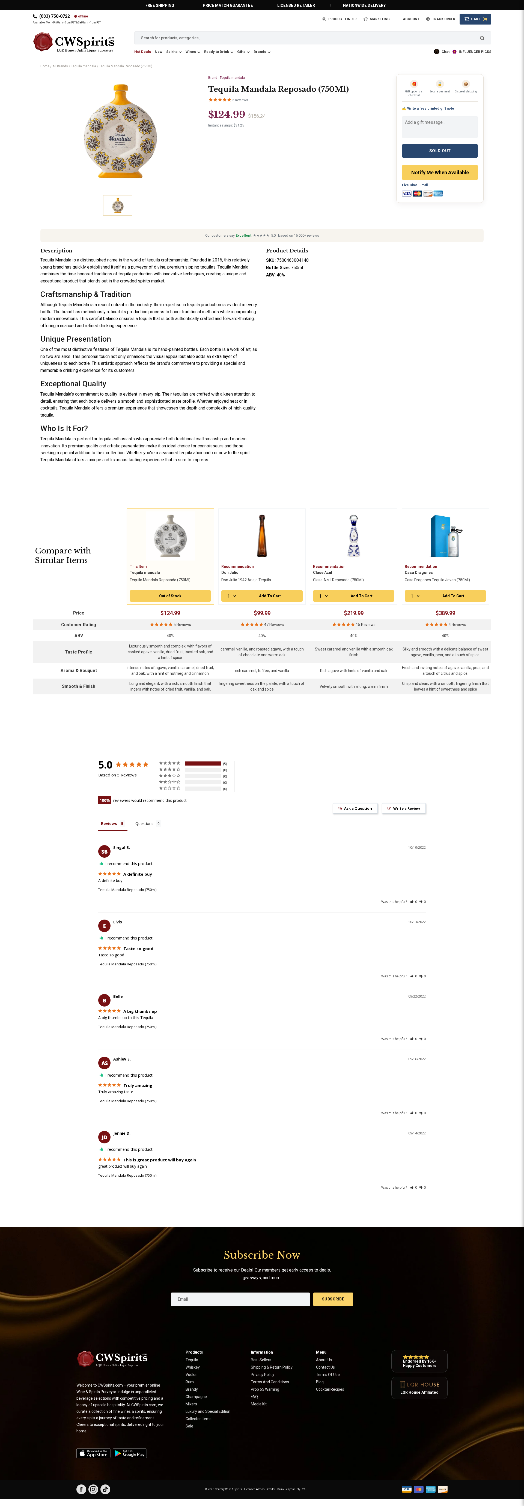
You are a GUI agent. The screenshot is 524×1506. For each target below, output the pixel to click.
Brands (260, 52)
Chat (445, 52)
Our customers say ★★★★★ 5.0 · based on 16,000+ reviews (262, 235)
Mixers (191, 1404)
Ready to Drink (216, 52)
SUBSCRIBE (333, 1299)
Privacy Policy (262, 1374)
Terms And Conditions (270, 1382)
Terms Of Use (328, 1374)
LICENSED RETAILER (296, 5)
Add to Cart (270, 596)
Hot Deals (142, 52)
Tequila (192, 1360)
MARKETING (380, 19)
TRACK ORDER (443, 19)
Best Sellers (261, 1360)
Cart (479, 19)
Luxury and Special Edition (208, 1411)
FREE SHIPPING (159, 5)
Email (423, 185)
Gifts (241, 52)
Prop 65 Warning (265, 1389)
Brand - (226, 78)
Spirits (171, 52)
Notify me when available (440, 172)
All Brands (60, 66)
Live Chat (409, 185)
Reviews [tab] (109, 823)
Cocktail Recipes (330, 1389)
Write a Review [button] (406, 808)
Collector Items (199, 1419)
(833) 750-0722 (54, 16)
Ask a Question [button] (358, 808)
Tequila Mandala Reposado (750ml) (127, 889)
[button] (413, 901)
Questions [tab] (144, 823)
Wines (191, 52)
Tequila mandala (83, 66)
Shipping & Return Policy (272, 1367)
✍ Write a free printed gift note (428, 108)
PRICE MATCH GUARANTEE (228, 5)
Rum (190, 1382)
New (158, 52)
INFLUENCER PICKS (475, 52)
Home (44, 66)
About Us (324, 1360)
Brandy (192, 1389)
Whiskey (193, 1367)
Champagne (196, 1396)
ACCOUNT (411, 19)
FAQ (254, 1396)
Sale (189, 1426)
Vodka (191, 1374)
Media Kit (259, 1404)
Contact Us (325, 1367)
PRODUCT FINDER (342, 19)
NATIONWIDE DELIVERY (364, 5)
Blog (320, 1382)
